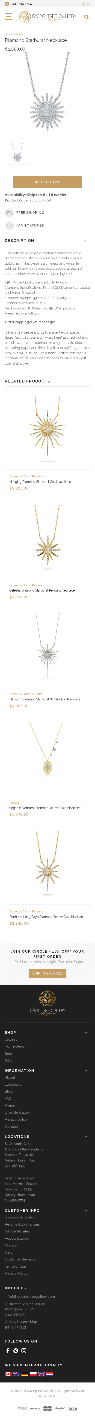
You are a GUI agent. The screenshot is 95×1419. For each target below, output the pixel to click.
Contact (11, 1126)
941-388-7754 (15, 1200)
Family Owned (30, 225)
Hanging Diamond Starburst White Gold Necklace (44, 699)
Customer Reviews (20, 1259)
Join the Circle (47, 973)
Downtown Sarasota (19, 1178)
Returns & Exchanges (22, 1224)
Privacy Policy (16, 1273)
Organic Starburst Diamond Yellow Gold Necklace (44, 808)
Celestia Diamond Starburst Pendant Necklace (42, 590)
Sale (8, 1053)
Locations (13, 1084)
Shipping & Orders (20, 1217)
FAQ (8, 1098)
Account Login (17, 1238)
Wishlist (11, 1245)
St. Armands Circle (18, 1144)
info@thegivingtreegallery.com (30, 1296)
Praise (10, 1105)
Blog (9, 1091)
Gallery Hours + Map (20, 1160)
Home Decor (15, 1046)
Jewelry (11, 1039)
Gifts (8, 1060)
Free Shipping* (31, 213)
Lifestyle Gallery (18, 1112)
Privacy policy (16, 1119)
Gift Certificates (17, 1231)
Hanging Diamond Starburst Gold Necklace (40, 482)
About (10, 1077)
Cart (8, 1252)
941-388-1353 (15, 1166)
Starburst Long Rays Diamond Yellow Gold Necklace (46, 917)
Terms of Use (15, 1266)
